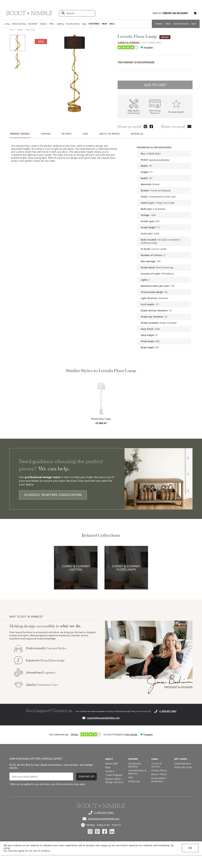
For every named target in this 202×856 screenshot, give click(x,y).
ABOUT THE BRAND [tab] (109, 133)
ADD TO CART (155, 84)
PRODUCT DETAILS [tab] (20, 133)
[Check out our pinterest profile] (97, 831)
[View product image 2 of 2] (17, 61)
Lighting (60, 24)
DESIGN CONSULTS (181, 24)
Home (11, 30)
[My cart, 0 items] (195, 13)
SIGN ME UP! (87, 776)
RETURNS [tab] (67, 133)
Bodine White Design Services (114, 780)
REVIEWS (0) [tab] (137, 133)
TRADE (168, 24)
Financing (134, 781)
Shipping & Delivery (134, 765)
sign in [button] (156, 13)
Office (51, 24)
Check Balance (182, 763)
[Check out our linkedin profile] (112, 831)
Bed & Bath (32, 24)
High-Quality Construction (134, 112)
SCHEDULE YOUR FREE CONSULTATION (53, 495)
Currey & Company (129, 42)
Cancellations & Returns (137, 772)
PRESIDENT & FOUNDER (178, 687)
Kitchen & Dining (19, 24)
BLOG (193, 24)
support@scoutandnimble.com (103, 717)
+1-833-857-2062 (167, 711)
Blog (107, 767)
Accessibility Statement (158, 780)
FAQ (130, 777)
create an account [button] (175, 13)
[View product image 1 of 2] (17, 43)
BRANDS (158, 24)
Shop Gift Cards (183, 767)
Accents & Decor (73, 24)
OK (190, 848)
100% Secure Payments (155, 112)
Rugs (84, 24)
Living (7, 24)
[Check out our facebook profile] (104, 831)
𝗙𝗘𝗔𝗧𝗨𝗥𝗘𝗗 (94, 24)
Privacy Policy (159, 770)
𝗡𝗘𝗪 (104, 24)
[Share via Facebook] (151, 126)
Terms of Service (156, 765)
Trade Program (113, 775)
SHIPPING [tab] (46, 133)
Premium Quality (176, 112)
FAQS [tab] (85, 133)
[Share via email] (189, 126)
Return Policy (159, 774)
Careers (109, 771)
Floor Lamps (30, 30)
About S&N (111, 763)
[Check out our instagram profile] (90, 831)
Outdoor (43, 24)
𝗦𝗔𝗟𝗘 (112, 24)
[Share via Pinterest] (145, 126)
